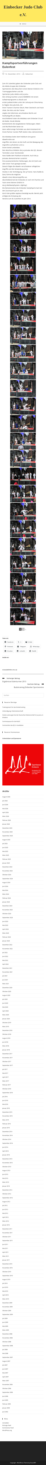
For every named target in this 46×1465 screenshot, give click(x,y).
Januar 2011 (6, 1260)
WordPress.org (7, 1430)
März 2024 (5, 894)
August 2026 (6, 797)
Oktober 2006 (6, 1388)
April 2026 (5, 812)
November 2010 (7, 1268)
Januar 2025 (6, 863)
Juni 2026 (5, 805)
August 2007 (6, 1361)
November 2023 (7, 910)
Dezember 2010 (7, 1264)
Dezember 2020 (7, 988)
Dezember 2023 (7, 906)
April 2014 (5, 1151)
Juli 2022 (4, 952)
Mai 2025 (5, 851)
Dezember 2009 (7, 1303)
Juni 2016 (5, 1100)
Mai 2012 (5, 1213)
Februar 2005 (6, 1404)
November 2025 (7, 832)
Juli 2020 (4, 999)
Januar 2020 (6, 1019)
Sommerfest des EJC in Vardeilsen (12, 725)
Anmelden (5, 1423)
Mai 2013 (5, 1178)
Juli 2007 (4, 1365)
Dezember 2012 (7, 1190)
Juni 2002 (5, 1412)
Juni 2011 (5, 1244)
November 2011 (7, 1233)
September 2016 (7, 1093)
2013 (13, 670)
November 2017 (7, 1058)
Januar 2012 (6, 1225)
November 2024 (7, 871)
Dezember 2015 (7, 1112)
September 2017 (7, 1065)
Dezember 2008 (7, 1334)
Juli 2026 (4, 801)
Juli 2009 (4, 1318)
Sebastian (29, 74)
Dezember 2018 (7, 1030)
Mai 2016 (5, 1104)
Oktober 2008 (6, 1342)
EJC (16, 670)
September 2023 (7, 917)
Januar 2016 (6, 1108)
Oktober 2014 (6, 1139)
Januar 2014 (6, 1155)
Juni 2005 (5, 1400)
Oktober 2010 (6, 1272)
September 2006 (7, 1392)
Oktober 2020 (6, 991)
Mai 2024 (5, 890)
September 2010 (7, 1276)
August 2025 (6, 840)
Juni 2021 (5, 980)
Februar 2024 (6, 898)
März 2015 (5, 1120)
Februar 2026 (6, 820)
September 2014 (7, 1143)
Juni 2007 (5, 1369)
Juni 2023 (5, 921)
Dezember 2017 (7, 1054)
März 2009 (5, 1330)
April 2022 (5, 964)
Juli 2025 (4, 843)
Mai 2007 (5, 1373)
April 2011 (5, 1252)
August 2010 (6, 1279)
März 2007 (5, 1381)
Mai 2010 (5, 1291)
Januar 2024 (6, 902)
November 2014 (7, 1135)
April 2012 (5, 1217)
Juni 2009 (5, 1322)
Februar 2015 (6, 1124)
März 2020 (5, 1015)
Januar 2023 (6, 941)
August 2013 (6, 1170)
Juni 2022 (5, 956)
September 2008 (7, 1346)
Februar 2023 (6, 937)
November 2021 (7, 972)
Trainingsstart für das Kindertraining (13, 707)
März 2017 (5, 1081)
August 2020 (6, 995)
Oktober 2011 (6, 1237)
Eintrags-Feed (6, 1425)
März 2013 (5, 1182)
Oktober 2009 (6, 1311)
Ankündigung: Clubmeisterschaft (12, 711)
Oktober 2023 (6, 914)
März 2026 (5, 816)
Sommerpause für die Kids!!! (11, 721)
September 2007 (7, 1357)
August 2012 (6, 1202)
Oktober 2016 (6, 1089)
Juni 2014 (5, 1147)
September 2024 (7, 879)
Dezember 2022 (7, 945)
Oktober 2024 (6, 875)
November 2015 (7, 1116)
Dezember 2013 (7, 1159)
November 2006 (7, 1384)
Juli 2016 (4, 1097)
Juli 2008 (4, 1349)
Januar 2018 (6, 1050)
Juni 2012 (5, 1209)
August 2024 (6, 882)
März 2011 (5, 1256)
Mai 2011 (5, 1248)
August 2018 (6, 1038)
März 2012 (5, 1221)
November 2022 (7, 949)
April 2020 (5, 1011)
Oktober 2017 (6, 1061)
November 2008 (7, 1338)
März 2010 (5, 1299)
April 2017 (5, 1077)
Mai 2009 (5, 1326)
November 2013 (7, 1163)
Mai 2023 (5, 925)
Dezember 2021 (7, 968)
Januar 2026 (6, 824)
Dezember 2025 (7, 828)
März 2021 (5, 984)
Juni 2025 (5, 847)
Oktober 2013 (6, 1167)
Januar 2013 (6, 1186)
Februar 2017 (6, 1085)
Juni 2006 (5, 1396)
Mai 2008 (5, 1353)
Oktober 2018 (6, 1034)
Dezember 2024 (7, 867)
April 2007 (5, 1377)
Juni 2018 (5, 1042)
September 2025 (7, 836)
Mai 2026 (5, 809)
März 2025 (5, 855)
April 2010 (5, 1295)
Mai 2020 (5, 1007)
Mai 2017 (5, 1073)
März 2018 (5, 1046)
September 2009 (7, 1314)
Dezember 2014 (7, 1131)
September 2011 (7, 1240)
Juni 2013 (5, 1174)
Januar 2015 (6, 1128)
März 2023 (5, 933)
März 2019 (5, 1026)
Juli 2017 (4, 1069)
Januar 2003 (6, 1408)
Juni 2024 (5, 886)
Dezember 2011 (7, 1229)
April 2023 (5, 929)
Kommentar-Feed (8, 1428)
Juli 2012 (4, 1205)
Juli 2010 (4, 1283)
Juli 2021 (4, 976)
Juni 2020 (5, 1003)
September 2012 (7, 1198)
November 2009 (7, 1307)
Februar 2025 (6, 859)
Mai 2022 (5, 960)
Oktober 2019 (6, 1023)
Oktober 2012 (6, 1194)
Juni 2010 (5, 1287)
